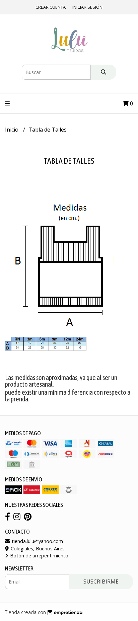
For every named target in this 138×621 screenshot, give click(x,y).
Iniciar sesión (87, 7)
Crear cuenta (51, 7)
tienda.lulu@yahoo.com (36, 541)
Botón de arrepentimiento (38, 555)
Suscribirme (101, 581)
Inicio (12, 129)
